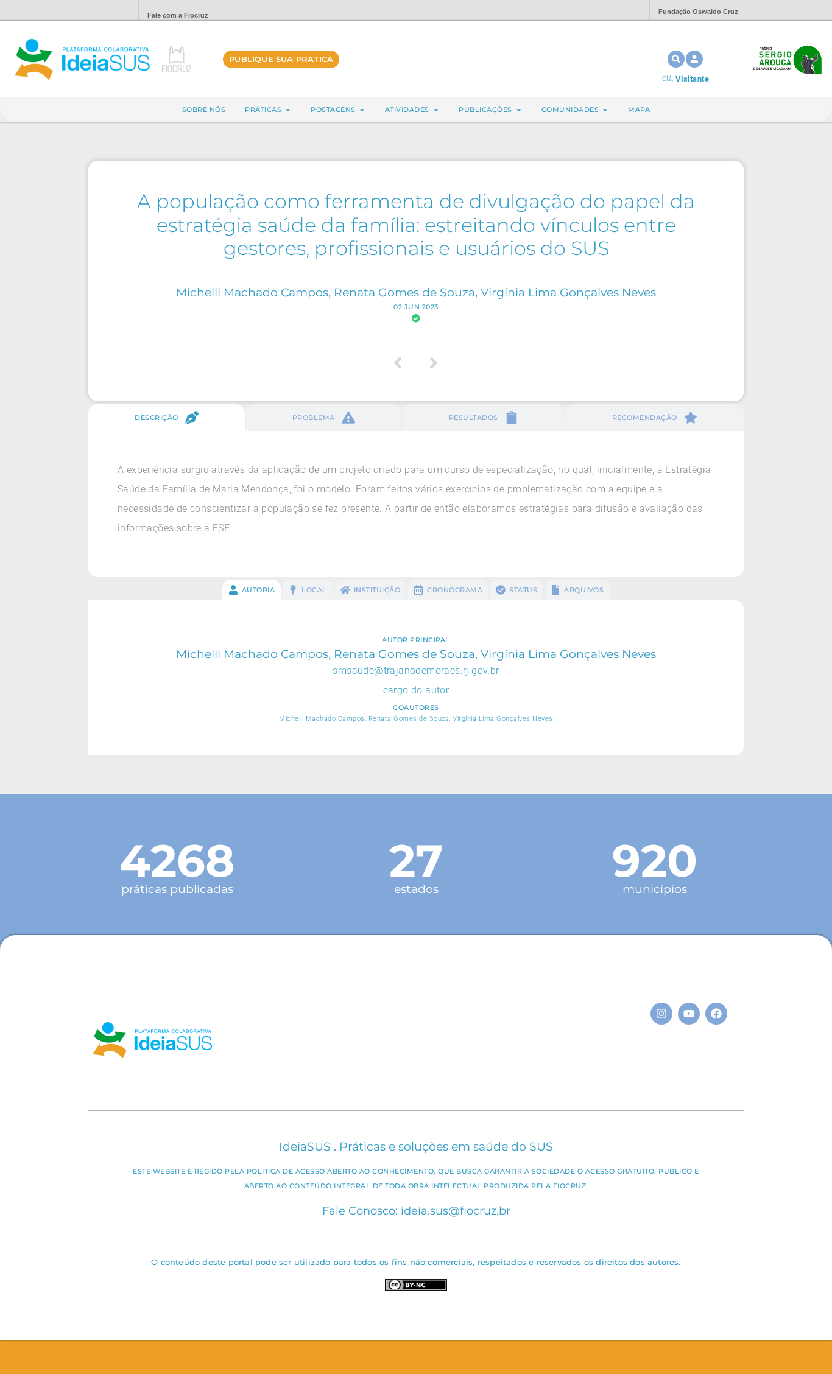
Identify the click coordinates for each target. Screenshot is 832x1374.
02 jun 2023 (416, 307)
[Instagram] (661, 1014)
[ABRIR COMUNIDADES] (605, 110)
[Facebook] (716, 1014)
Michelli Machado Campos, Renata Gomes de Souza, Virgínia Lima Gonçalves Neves (416, 292)
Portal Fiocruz (99, 10)
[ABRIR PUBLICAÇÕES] (518, 110)
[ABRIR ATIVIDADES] (435, 110)
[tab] (166, 417)
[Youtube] (689, 1014)
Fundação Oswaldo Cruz (698, 11)
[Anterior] (402, 363)
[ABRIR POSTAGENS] (362, 110)
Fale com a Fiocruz (177, 15)
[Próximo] (429, 363)
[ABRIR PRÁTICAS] (287, 110)
